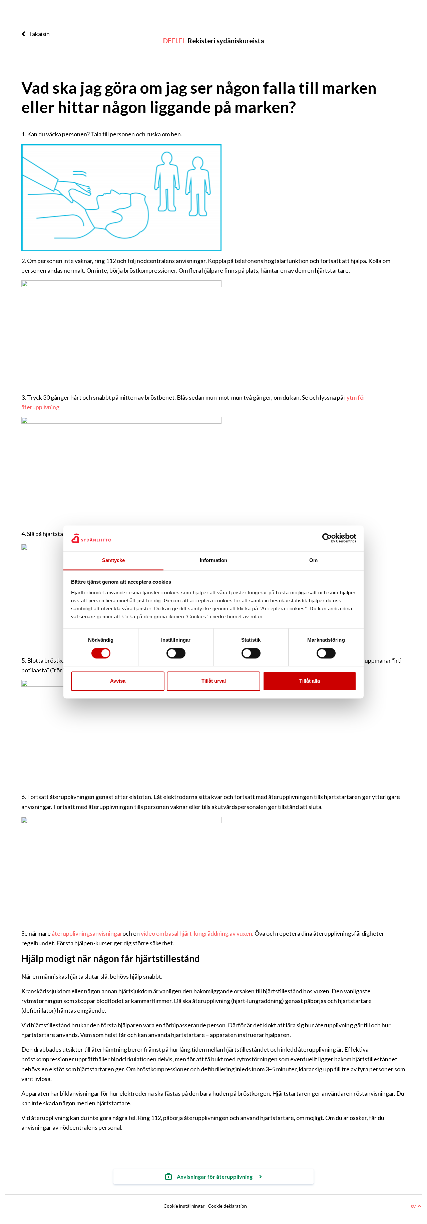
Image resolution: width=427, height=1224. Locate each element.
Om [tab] (313, 560)
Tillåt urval (213, 681)
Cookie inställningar (183, 1206)
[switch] (175, 653)
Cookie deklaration (227, 1206)
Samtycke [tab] (113, 560)
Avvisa (117, 681)
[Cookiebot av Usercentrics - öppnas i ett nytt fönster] (327, 538)
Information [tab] (213, 560)
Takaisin (39, 33)
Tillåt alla (309, 681)
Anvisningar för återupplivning (215, 1176)
